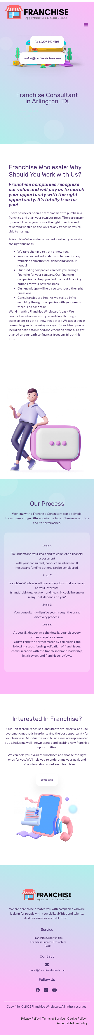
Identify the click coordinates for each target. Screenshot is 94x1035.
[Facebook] (37, 990)
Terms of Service (53, 1018)
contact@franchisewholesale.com (47, 970)
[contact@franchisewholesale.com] (47, 965)
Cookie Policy (76, 1018)
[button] (86, 25)
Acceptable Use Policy (72, 1023)
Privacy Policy (30, 1018)
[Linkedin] (46, 990)
